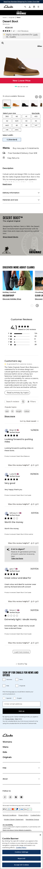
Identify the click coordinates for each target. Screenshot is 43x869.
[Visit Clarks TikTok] (16, 797)
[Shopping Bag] (34, 6)
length (18, 411)
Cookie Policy (35, 815)
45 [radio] (17, 125)
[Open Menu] (38, 6)
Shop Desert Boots (10, 237)
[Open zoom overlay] (2, 43)
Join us (21, 711)
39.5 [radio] (7, 116)
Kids (7, 686)
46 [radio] (26, 125)
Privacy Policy (9, 719)
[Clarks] (8, 7)
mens (18, 17)
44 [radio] (36, 121)
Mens (21, 679)
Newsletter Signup (32, 819)
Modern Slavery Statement (13, 819)
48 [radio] (7, 130)
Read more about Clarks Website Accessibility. (17, 830)
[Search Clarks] (25, 6)
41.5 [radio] (36, 116)
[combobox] (29, 421)
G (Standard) (12, 140)
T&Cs (16, 719)
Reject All (21, 858)
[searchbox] (13, 401)
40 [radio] (17, 116)
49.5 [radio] (16, 130)
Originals (22, 686)
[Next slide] (37, 305)
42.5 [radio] (16, 121)
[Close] (40, 834)
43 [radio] (26, 121)
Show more (10, 416)
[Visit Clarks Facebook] (5, 797)
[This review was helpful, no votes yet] (32, 465)
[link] (39, 46)
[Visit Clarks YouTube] (21, 797)
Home (5, 17)
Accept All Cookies (21, 865)
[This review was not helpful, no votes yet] (36, 465)
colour (26, 411)
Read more (7, 184)
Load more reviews (21, 652)
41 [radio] (26, 116)
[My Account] (29, 6)
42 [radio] (7, 121)
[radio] (16, 107)
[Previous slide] (32, 305)
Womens (9, 679)
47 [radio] (36, 125)
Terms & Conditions (9, 815)
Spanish (8, 698)
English (19, 698)
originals (11, 17)
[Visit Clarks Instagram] (10, 797)
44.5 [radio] (7, 125)
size (7, 411)
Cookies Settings (21, 852)
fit (12, 411)
